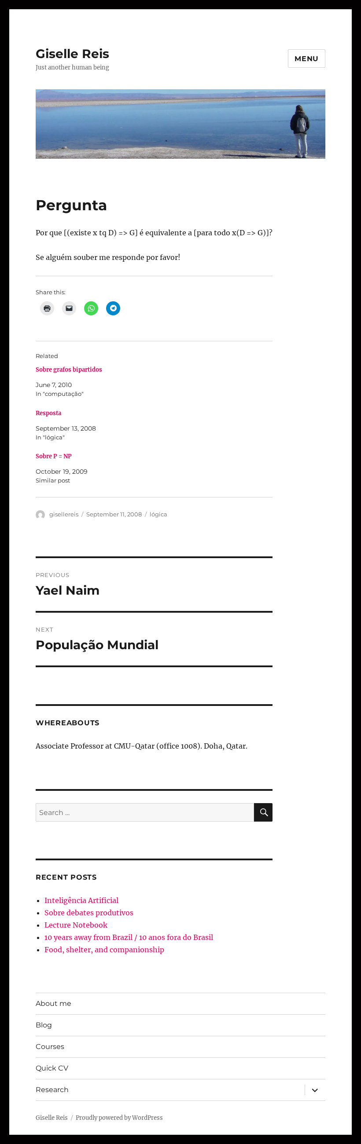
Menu (307, 59)
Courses (50, 1046)
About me (53, 1003)
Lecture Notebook (75, 925)
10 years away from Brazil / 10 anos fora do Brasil (128, 937)
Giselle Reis (72, 53)
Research (52, 1090)
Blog (44, 1025)
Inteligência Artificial (81, 900)
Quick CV (52, 1068)
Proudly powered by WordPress (119, 1118)
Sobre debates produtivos (88, 912)
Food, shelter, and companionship (104, 949)
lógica (158, 514)
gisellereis (63, 514)
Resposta (48, 413)
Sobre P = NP (54, 456)
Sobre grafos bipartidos (69, 369)
